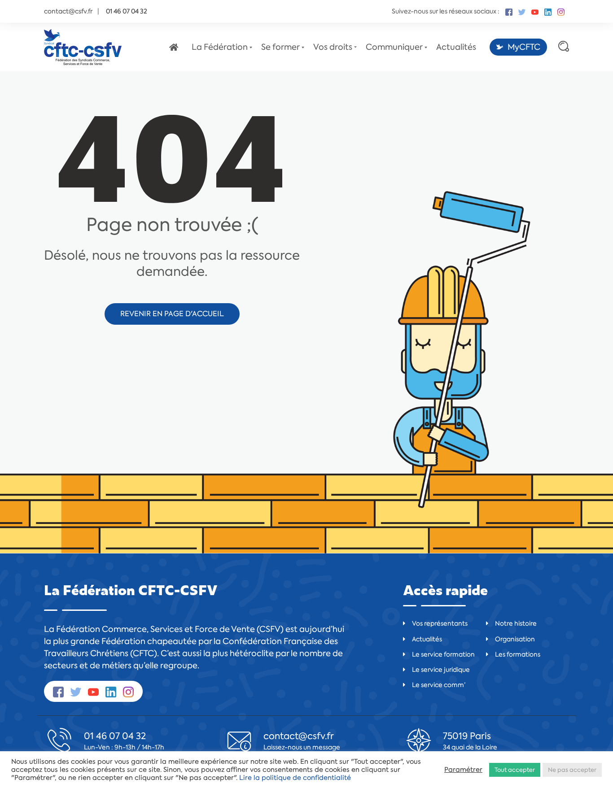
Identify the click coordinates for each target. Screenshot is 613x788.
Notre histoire (516, 623)
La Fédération (220, 47)
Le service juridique (441, 670)
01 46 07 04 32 (115, 736)
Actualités (456, 47)
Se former (280, 47)
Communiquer (394, 47)
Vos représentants (440, 623)
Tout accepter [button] (515, 770)
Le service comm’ (438, 685)
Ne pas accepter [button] (572, 770)
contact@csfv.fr (68, 11)
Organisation (515, 639)
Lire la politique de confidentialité (295, 777)
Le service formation (443, 654)
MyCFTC (524, 47)
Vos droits (332, 47)
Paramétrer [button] (463, 770)
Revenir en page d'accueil (172, 313)
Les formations (517, 654)
